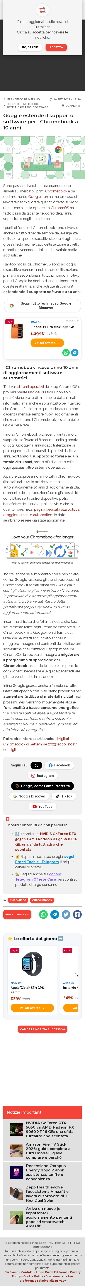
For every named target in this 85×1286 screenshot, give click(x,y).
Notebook (31, 104)
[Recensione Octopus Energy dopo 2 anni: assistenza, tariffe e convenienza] (16, 1172)
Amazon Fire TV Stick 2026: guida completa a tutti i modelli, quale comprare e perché (48, 1151)
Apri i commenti (17, 914)
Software (40, 107)
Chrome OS (18, 900)
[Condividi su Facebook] (77, 914)
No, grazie (30, 47)
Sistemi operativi (19, 107)
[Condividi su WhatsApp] (66, 352)
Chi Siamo (11, 1272)
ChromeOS (60, 208)
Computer (14, 104)
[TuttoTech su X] (36, 765)
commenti (73, 105)
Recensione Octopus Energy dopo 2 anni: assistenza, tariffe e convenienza (46, 1172)
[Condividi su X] (66, 914)
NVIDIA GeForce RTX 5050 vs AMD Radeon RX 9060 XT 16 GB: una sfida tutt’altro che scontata (50, 1129)
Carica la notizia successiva (42, 1029)
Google (34, 196)
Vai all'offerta (45, 343)
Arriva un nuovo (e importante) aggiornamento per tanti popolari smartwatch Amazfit (49, 1217)
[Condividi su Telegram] (74, 352)
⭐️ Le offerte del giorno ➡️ (35, 938)
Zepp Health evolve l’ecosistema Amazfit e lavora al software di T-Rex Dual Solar (47, 1193)
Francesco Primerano (23, 99)
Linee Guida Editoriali (52, 1272)
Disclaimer (53, 1276)
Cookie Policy (33, 1276)
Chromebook (56, 191)
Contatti (27, 1272)
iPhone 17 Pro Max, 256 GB (52, 327)
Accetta (56, 47)
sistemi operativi (30, 386)
